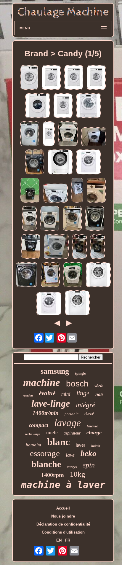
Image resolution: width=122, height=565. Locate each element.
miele (52, 432)
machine (41, 382)
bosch (77, 383)
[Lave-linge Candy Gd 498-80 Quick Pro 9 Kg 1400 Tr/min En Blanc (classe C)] (63, 106)
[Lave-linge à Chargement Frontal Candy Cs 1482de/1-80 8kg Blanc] (50, 275)
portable (71, 414)
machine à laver (63, 484)
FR (67, 540)
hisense (92, 426)
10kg (77, 474)
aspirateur (72, 433)
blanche (46, 464)
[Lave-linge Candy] (30, 247)
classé (89, 414)
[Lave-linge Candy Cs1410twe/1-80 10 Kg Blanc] (29, 134)
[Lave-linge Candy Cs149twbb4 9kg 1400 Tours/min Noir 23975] (26, 275)
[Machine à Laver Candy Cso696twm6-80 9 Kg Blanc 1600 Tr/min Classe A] (77, 303)
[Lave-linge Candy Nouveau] (79, 247)
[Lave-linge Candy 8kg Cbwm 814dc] (72, 219)
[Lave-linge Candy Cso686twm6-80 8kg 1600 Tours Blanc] (98, 275)
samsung (55, 371)
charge (94, 432)
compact (38, 425)
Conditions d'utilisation (63, 532)
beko (89, 453)
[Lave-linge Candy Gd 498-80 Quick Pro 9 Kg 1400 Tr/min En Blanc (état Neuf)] (51, 78)
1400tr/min (46, 413)
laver (80, 445)
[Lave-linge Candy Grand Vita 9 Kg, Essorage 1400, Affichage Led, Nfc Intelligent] (29, 219)
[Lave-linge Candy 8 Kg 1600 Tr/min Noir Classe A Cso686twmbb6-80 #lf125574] (30, 190)
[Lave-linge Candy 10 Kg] (96, 190)
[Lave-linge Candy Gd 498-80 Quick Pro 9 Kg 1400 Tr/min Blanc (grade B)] (73, 78)
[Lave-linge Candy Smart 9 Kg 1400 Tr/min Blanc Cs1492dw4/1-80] (68, 134)
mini (65, 394)
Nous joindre (63, 516)
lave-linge (50, 403)
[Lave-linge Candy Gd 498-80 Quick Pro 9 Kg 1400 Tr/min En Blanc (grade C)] (96, 78)
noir (99, 394)
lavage (67, 422)
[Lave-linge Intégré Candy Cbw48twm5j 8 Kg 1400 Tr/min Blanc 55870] (88, 106)
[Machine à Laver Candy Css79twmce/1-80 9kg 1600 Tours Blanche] (49, 219)
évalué (47, 393)
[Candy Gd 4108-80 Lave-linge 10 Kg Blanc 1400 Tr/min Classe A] (48, 134)
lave (70, 455)
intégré (85, 405)
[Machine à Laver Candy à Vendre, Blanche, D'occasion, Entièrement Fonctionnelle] (55, 193)
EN (59, 540)
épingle (80, 373)
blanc (58, 442)
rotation (28, 395)
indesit (95, 446)
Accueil (63, 508)
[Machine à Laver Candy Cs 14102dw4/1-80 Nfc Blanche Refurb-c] (48, 304)
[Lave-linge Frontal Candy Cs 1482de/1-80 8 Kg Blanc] (93, 137)
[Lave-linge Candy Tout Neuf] (94, 219)
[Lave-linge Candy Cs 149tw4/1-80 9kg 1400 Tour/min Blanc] (56, 247)
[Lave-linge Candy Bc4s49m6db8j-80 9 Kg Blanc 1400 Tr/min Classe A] (60, 162)
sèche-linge (32, 434)
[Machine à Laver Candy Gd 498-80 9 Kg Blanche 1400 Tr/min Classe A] (37, 106)
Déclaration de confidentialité (63, 524)
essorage (45, 453)
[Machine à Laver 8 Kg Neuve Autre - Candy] (77, 190)
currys (72, 466)
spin (89, 465)
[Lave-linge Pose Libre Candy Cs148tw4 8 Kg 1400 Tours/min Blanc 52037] (88, 162)
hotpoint (33, 445)
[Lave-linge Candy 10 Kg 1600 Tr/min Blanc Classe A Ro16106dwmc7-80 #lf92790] (73, 275)
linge (82, 393)
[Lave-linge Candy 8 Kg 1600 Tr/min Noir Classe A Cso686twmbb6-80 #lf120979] (34, 162)
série (98, 385)
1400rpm (52, 475)
